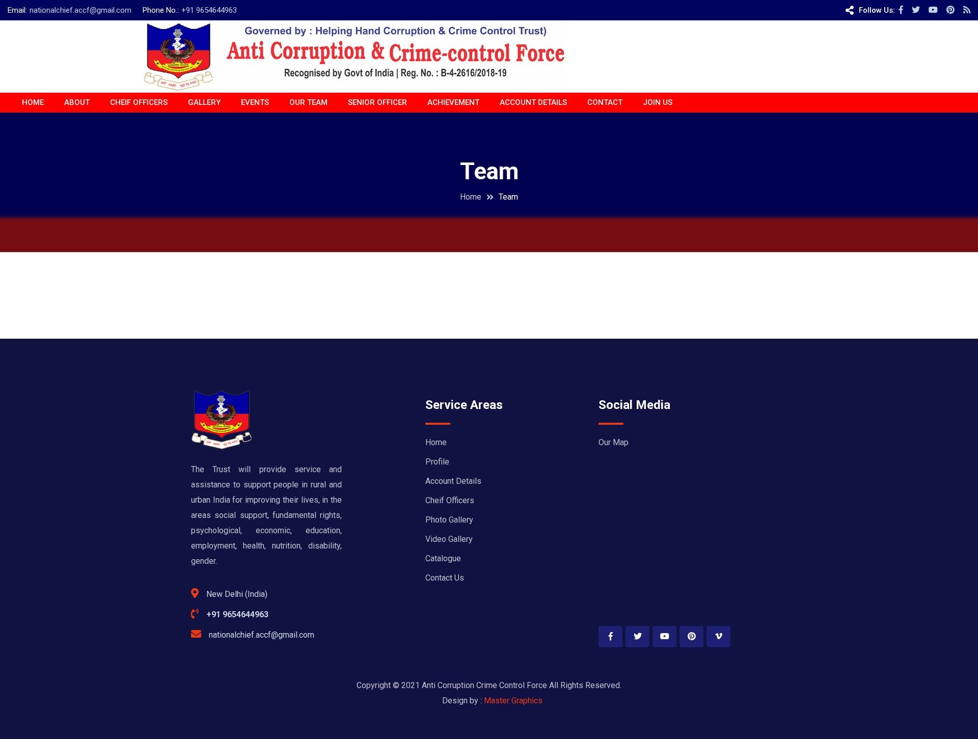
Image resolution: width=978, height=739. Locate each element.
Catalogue (443, 558)
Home (33, 102)
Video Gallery (449, 539)
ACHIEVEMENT (453, 102)
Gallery (204, 102)
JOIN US (657, 102)
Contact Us (444, 578)
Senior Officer (377, 102)
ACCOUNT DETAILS (533, 102)
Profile (437, 462)
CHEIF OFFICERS (139, 102)
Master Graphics (513, 700)
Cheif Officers (449, 500)
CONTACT (604, 102)
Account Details (453, 481)
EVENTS (255, 102)
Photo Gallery (449, 520)
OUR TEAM (308, 102)
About (77, 102)
